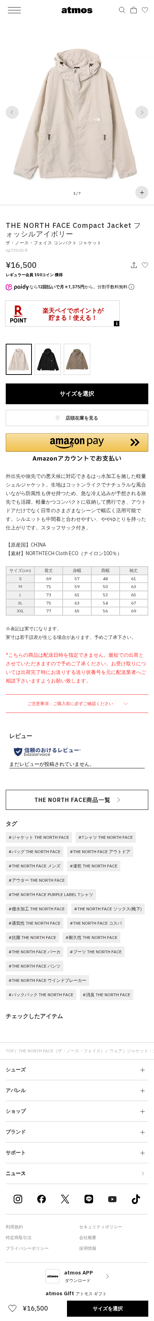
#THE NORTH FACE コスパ (96, 923)
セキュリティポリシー (100, 1226)
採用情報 (87, 1248)
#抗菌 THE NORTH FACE (32, 937)
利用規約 (14, 1226)
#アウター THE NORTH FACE (37, 880)
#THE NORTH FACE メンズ (35, 866)
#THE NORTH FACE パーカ (35, 951)
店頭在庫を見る (81, 418)
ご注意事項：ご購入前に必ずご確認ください (70, 703)
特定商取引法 (19, 1237)
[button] (12, 112)
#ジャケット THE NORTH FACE (39, 837)
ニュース (16, 1173)
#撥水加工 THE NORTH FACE (37, 908)
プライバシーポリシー (27, 1248)
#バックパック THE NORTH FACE (41, 994)
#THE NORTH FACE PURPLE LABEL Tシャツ (51, 894)
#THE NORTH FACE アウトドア (100, 851)
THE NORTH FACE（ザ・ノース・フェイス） (62, 1050)
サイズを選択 (77, 393)
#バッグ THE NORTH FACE (35, 851)
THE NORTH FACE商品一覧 (72, 799)
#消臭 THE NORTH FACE (106, 994)
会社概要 (87, 1237)
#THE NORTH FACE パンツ (35, 966)
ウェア (116, 1050)
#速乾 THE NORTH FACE (93, 866)
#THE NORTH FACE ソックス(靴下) (108, 908)
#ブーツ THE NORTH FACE (96, 951)
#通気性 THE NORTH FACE (35, 923)
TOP (10, 1050)
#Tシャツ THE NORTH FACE (105, 837)
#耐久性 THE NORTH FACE (91, 937)
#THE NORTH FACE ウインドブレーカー (47, 980)
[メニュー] (14, 10)
